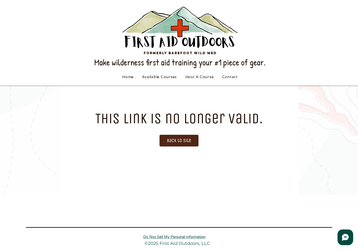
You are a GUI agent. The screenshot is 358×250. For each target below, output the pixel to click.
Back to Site (179, 140)
